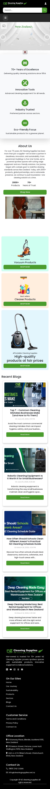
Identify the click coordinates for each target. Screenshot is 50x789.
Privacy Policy (12, 723)
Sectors (9, 698)
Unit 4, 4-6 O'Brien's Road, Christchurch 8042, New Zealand (24, 754)
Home (9, 682)
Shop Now (25, 192)
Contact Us (11, 706)
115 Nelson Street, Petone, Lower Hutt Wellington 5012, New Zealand (24, 747)
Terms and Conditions (16, 719)
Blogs (8, 702)
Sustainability (12, 690)
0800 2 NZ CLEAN (16, 768)
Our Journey (11, 686)
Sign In (45, 4)
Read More (25, 434)
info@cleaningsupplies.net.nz (22, 772)
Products (10, 694)
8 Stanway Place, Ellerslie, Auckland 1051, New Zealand (25, 741)
